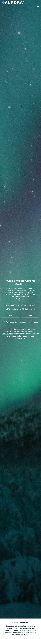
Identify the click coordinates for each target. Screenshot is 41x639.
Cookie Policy (8, 334)
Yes (10, 315)
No (30, 315)
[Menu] (38, 6)
